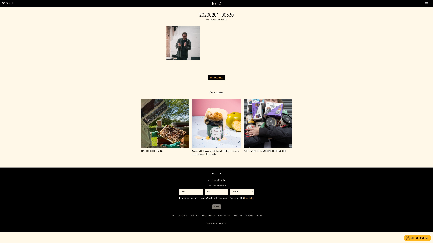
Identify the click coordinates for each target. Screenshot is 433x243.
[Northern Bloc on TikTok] (12, 3)
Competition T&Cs (224, 216)
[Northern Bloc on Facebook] (9, 3)
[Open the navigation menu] (426, 3)
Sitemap (259, 216)
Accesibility (249, 216)
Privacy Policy (248, 198)
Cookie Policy (194, 216)
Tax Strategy (238, 216)
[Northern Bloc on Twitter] (3, 3)
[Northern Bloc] (216, 3)
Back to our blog (216, 78)
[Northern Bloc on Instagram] (7, 3)
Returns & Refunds (208, 216)
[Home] (216, 174)
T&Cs (172, 216)
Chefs (419, 238)
